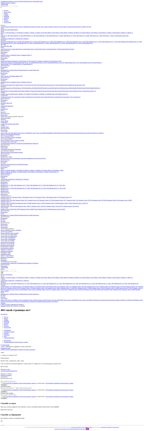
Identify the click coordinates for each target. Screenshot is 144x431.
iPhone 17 (28, 32)
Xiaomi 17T (34, 61)
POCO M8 (68, 85)
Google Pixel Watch (6, 124)
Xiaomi (11, 26)
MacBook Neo (89, 43)
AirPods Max (4, 38)
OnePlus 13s (43, 94)
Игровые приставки (6, 158)
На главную (4, 314)
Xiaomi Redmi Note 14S (86, 62)
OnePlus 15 (36, 94)
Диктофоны (12, 76)
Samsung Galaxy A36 (42, 197)
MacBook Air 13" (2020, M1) (64, 41)
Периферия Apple (51, 133)
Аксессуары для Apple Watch (9, 133)
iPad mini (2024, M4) (123, 35)
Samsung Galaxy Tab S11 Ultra (9, 206)
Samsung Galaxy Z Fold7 (38, 203)
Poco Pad (3, 112)
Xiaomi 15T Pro (57, 61)
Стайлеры (12, 70)
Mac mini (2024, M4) (6, 46)
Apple (2, 26)
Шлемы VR (19, 76)
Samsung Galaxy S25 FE (85, 200)
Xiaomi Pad (10, 61)
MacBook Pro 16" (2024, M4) (11, 43)
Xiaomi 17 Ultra (17, 61)
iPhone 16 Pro (51, 32)
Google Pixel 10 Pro (19, 97)
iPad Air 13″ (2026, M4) (59, 35)
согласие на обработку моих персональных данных (21, 383)
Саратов (13, 3)
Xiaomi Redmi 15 (27, 64)
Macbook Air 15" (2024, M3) (113, 41)
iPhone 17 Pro (15, 32)
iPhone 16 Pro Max (42, 32)
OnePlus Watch (5, 127)
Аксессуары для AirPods (39, 133)
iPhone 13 (125, 32)
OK (87, 429)
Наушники (17, 134)
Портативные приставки (19, 158)
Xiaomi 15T (4, 62)
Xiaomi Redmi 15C (17, 64)
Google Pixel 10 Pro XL (7, 97)
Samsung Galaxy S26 (34, 200)
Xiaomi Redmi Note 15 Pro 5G (39, 62)
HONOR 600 (35, 88)
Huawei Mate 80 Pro (16, 91)
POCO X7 (31, 85)
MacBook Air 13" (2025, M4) (32, 41)
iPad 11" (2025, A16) (111, 35)
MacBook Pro (125, 41)
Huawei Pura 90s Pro (37, 91)
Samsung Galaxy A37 (30, 197)
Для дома (88, 26)
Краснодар (14, 371)
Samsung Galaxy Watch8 (45, 209)
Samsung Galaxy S (16, 55)
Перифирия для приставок (34, 158)
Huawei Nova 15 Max (81, 91)
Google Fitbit (15, 124)
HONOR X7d (96, 88)
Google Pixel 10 (29, 97)
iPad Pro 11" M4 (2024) (46, 35)
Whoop (3, 118)
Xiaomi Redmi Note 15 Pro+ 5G (22, 62)
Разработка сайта (6, 348)
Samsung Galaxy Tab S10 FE (71, 206)
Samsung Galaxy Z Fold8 (25, 203)
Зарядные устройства (98, 133)
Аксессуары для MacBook (24, 133)
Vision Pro (3, 29)
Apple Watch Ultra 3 (6, 49)
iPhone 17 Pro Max (6, 32)
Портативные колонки (16, 152)
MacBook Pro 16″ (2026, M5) (9, 188)
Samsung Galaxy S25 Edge (99, 200)
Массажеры (24, 164)
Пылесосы (36, 70)
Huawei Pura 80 (70, 91)
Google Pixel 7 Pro (67, 97)
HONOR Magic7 (17, 88)
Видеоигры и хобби (80, 26)
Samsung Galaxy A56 (18, 197)
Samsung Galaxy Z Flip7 (66, 203)
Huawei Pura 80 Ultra (49, 91)
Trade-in (21, 1)
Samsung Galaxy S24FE (125, 200)
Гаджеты (20, 26)
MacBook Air (4, 41)
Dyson (6, 19)
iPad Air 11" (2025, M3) (99, 35)
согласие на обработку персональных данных (81, 427)
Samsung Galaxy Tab (6, 103)
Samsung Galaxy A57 (7, 197)
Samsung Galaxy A (6, 55)
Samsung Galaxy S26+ (21, 200)
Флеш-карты (74, 133)
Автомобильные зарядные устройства (12, 143)
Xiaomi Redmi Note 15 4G (72, 62)
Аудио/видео (70, 26)
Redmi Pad (4, 61)
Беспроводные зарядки (85, 133)
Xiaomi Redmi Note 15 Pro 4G (56, 62)
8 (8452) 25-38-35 (5, 3)
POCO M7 (82, 85)
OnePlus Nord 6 (5, 94)
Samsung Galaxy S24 (113, 200)
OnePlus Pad (4, 109)
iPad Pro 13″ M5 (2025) (7, 35)
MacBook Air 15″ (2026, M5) (81, 41)
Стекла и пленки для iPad (17, 140)
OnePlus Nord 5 (14, 94)
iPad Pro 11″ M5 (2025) (33, 35)
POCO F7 (53, 85)
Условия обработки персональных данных (16, 342)
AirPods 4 (26, 38)
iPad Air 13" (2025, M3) (72, 35)
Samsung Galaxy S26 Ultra (8, 200)
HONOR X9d (81, 88)
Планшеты (33, 26)
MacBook (6, 16)
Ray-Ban (6, 21)
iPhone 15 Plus (98, 32)
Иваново (8, 371)
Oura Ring (7, 118)
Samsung (6, 18)
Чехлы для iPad (5, 140)
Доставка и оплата (13, 1)
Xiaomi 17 (41, 61)
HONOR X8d (88, 88)
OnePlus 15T (22, 94)
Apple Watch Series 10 (41, 49)
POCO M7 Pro (75, 85)
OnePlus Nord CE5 (62, 94)
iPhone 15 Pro (90, 32)
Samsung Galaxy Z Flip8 (52, 203)
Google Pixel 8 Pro (49, 97)
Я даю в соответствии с (38, 383)
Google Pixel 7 (77, 97)
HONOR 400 (73, 88)
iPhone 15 (105, 32)
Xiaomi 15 (10, 62)
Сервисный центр (37, 1)
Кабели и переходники (7, 134)
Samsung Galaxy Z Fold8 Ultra (9, 203)
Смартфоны (26, 26)
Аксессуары (7, 22)
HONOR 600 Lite (44, 88)
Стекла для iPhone (16, 137)
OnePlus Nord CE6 (52, 94)
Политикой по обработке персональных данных (59, 383)
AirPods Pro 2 (20, 38)
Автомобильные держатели (30, 143)
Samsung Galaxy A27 (54, 197)
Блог (31, 1)
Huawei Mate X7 (26, 91)
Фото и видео (5, 76)
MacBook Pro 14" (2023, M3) (77, 43)
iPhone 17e (34, 32)
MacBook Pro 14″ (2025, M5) (44, 43)
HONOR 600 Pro (27, 88)
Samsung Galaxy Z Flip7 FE (80, 203)
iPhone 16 (66, 32)
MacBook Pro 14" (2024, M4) (60, 43)
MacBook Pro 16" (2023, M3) (28, 43)
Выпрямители (5, 70)
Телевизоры (17, 149)
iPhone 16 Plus (59, 32)
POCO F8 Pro (47, 85)
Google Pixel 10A (39, 97)
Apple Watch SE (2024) (68, 49)
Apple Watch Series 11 (29, 49)
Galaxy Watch (4, 121)
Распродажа (7, 12)
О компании (4, 1)
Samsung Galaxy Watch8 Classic (29, 209)
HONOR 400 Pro (54, 88)
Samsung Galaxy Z (27, 55)
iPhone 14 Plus (112, 32)
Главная (3, 306)
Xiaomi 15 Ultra (48, 61)
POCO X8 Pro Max (6, 85)
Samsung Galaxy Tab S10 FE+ (54, 206)
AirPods (6, 15)
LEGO (44, 158)
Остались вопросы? (29, 349)
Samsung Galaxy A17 (66, 197)
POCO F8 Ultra (38, 85)
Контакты (27, 1)
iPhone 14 (119, 32)
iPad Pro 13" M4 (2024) (20, 35)
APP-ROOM (5, 345)
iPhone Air (22, 32)
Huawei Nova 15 (91, 91)
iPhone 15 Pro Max (81, 32)
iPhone (6, 13)
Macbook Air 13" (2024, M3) (48, 41)
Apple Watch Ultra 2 (17, 49)
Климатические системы (26, 70)
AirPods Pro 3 (12, 38)
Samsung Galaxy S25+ (60, 200)
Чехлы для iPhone (6, 137)
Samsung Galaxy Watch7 (58, 209)
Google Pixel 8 (58, 97)
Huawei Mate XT (5, 91)
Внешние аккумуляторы (64, 133)
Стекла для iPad (14, 233)
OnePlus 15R (29, 94)
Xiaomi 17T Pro (26, 61)
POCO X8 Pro (16, 85)
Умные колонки (5, 152)
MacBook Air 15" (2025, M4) (97, 41)
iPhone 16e (72, 32)
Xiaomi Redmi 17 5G (6, 64)
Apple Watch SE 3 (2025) (55, 49)
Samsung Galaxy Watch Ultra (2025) (10, 209)
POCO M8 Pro (60, 85)
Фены (17, 70)
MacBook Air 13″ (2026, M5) (16, 41)
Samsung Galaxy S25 (73, 200)
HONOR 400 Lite (64, 88)
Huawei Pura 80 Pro (60, 91)
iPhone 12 (130, 32)
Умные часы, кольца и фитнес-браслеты (47, 26)
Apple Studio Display (12, 29)
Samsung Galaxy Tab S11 (25, 206)
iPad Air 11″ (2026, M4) (85, 35)
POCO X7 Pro (24, 85)
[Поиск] (2, 273)
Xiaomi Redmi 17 (97, 62)
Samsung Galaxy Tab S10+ (39, 206)
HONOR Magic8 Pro (6, 88)
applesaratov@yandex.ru (17, 304)
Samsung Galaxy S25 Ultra (47, 200)
